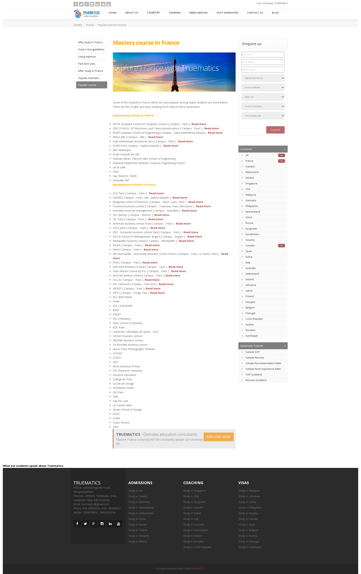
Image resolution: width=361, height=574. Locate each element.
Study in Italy (191, 518)
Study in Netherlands (141, 513)
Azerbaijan (252, 335)
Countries (246, 149)
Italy (248, 262)
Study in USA (191, 496)
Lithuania (251, 285)
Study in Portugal (248, 541)
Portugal (250, 313)
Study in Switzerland (195, 530)
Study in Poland (137, 530)
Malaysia (251, 194)
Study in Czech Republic (197, 547)
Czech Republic (254, 318)
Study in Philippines (250, 507)
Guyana (250, 239)
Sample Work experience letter (263, 369)
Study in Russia (137, 524)
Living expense (87, 56)
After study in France (90, 71)
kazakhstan (252, 234)
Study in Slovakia (193, 541)
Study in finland (137, 541)
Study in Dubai (192, 513)
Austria (250, 324)
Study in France (137, 496)
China (249, 217)
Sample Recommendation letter (263, 363)
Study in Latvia (247, 501)
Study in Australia (193, 524)
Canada (250, 245)
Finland (250, 177)
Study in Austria (247, 535)
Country (77, 25)
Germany (251, 200)
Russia (249, 223)
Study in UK (135, 490)
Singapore (251, 183)
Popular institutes (88, 78)
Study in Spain (246, 524)
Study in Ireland (192, 535)
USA (248, 189)
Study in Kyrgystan (194, 501)
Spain (249, 251)
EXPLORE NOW (219, 436)
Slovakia (250, 330)
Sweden (250, 166)
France (249, 160)
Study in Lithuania (249, 496)
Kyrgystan (251, 228)
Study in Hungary (138, 535)
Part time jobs (86, 63)
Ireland (250, 279)
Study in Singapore (194, 490)
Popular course (87, 85)
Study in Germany (139, 501)
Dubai (249, 256)
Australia (251, 268)
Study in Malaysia (248, 490)
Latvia (249, 290)
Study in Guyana (248, 513)
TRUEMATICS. (198, 568)
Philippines (252, 206)
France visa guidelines (91, 49)
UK (247, 155)
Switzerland (252, 273)
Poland (250, 296)
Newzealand (253, 211)
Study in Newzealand (141, 507)
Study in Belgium (248, 530)
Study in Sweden (193, 507)
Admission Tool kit (251, 346)
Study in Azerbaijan (250, 547)
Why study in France (90, 42)
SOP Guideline (254, 374)
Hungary (250, 302)
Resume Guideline (256, 380)
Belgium (250, 307)
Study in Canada (248, 518)
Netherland (252, 172)
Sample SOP (253, 352)
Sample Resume (255, 357)
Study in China (137, 518)
